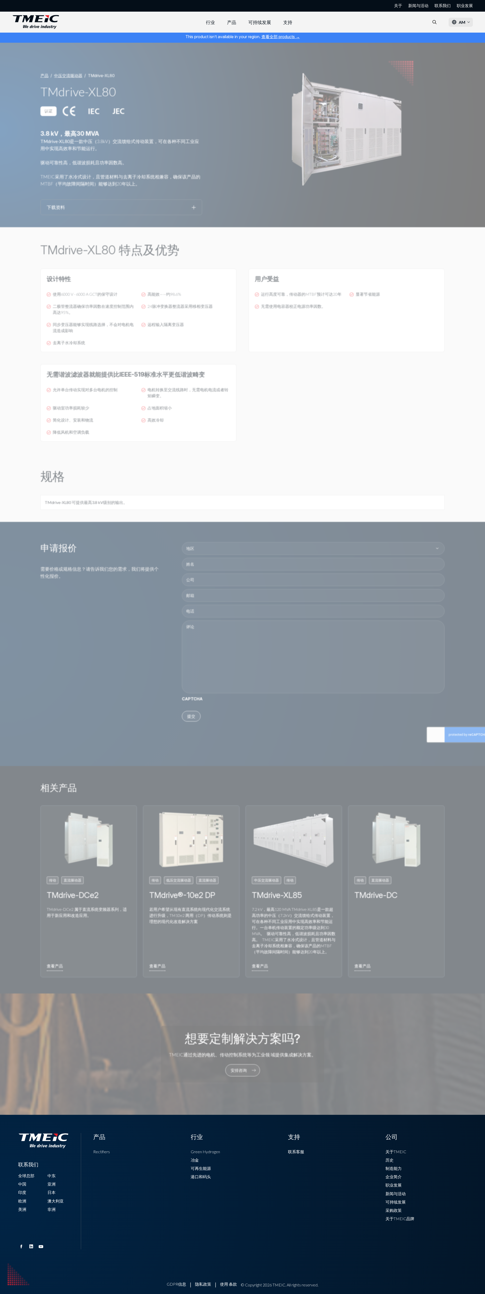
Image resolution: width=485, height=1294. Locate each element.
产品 (231, 22)
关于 (398, 5)
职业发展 (465, 5)
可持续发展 (259, 22)
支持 (287, 22)
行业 (210, 22)
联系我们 (442, 5)
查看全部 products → (280, 36)
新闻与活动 (418, 5)
